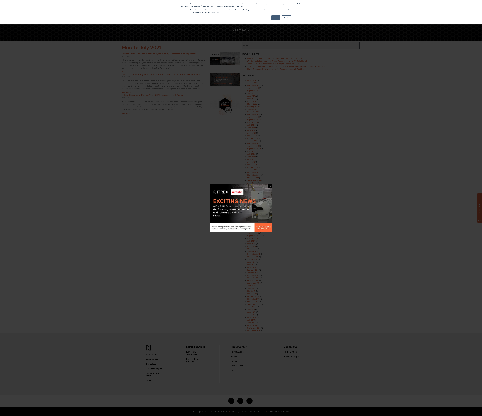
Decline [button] (286, 18)
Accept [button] (275, 18)
